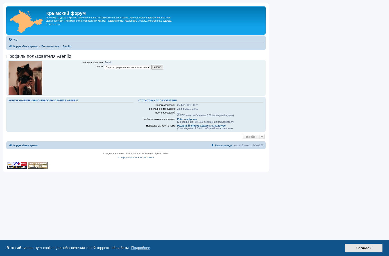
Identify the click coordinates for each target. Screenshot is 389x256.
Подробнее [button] (140, 248)
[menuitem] (13, 39)
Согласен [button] (363, 248)
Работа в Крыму (187, 119)
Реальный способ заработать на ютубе (201, 125)
